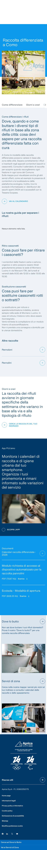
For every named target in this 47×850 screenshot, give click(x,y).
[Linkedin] (7, 834)
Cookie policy (7, 811)
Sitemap (5, 821)
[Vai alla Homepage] (23, 756)
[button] (12, 105)
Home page (6, 796)
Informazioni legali (9, 801)
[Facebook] (2, 834)
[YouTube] (17, 834)
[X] (12, 834)
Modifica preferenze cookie (12, 826)
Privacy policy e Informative (12, 806)
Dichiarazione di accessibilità (13, 816)
